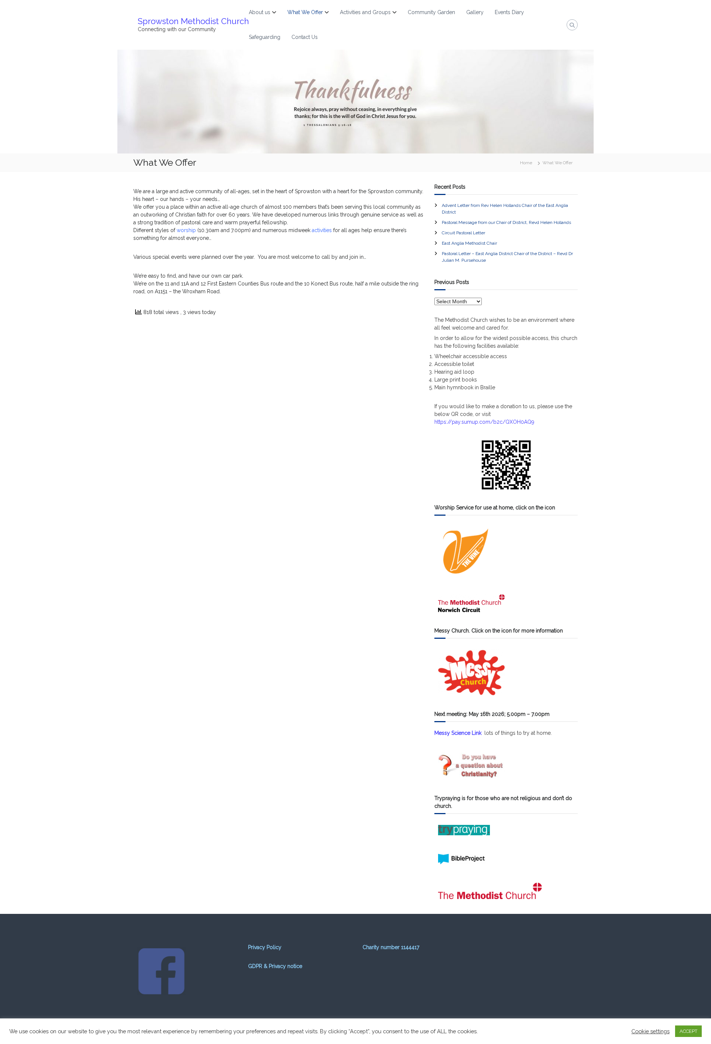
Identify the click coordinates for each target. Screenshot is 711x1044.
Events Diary (509, 12)
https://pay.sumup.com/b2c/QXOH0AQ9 (484, 422)
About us (259, 12)
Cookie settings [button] (650, 1031)
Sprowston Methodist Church (193, 21)
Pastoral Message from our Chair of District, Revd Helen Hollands (506, 222)
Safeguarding (264, 37)
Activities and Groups (365, 12)
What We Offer (305, 12)
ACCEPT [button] (688, 1031)
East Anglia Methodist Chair (469, 243)
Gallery (475, 12)
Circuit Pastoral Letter (463, 232)
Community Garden (431, 12)
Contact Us (304, 37)
